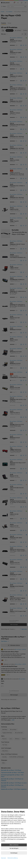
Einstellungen (13, 853)
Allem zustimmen (14, 845)
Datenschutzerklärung (13, 858)
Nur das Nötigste (14, 848)
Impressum (3, 858)
